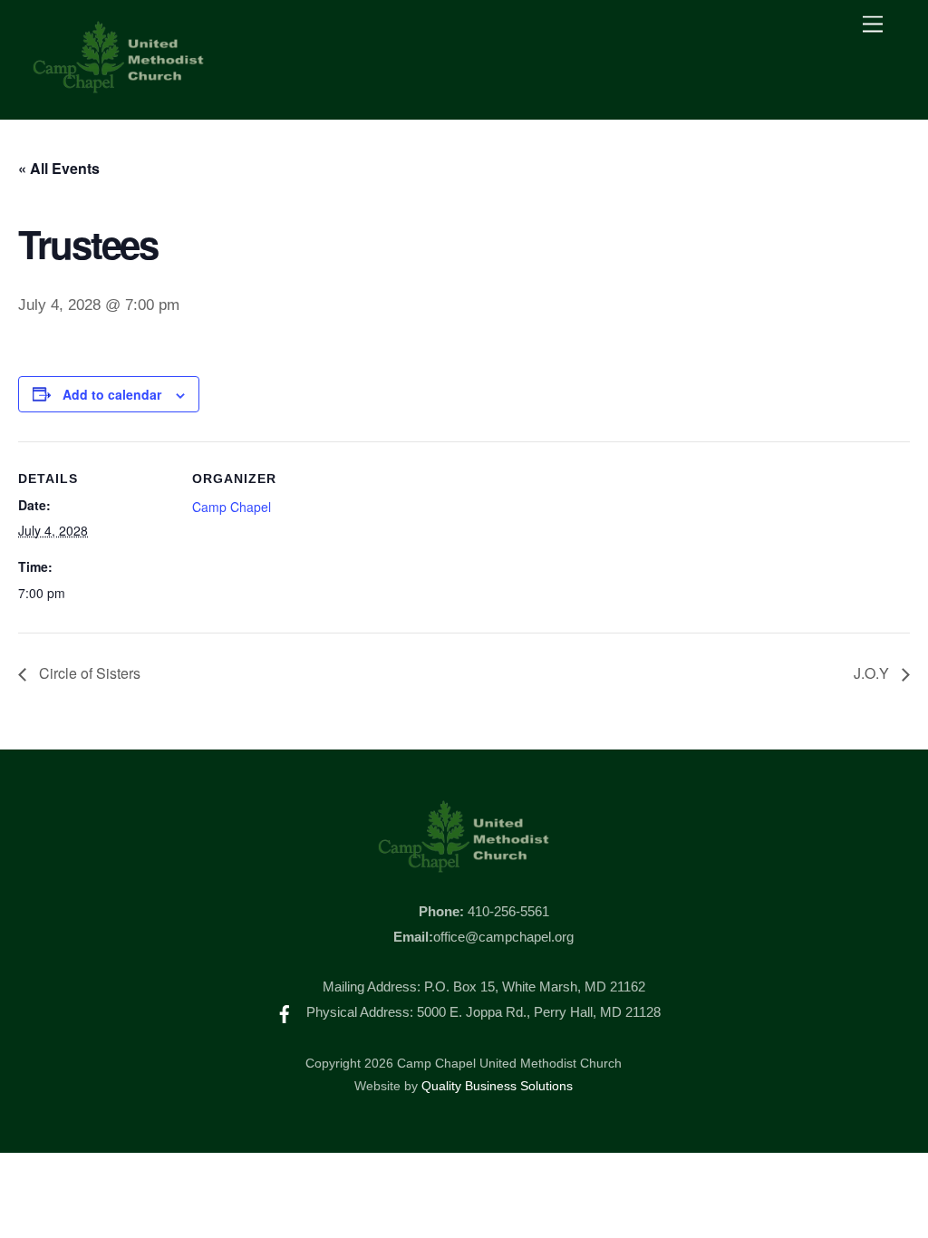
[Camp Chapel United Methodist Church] (118, 86)
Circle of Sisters (87, 673)
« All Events (59, 168)
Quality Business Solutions (497, 1086)
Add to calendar (112, 394)
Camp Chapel (231, 507)
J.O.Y (873, 673)
